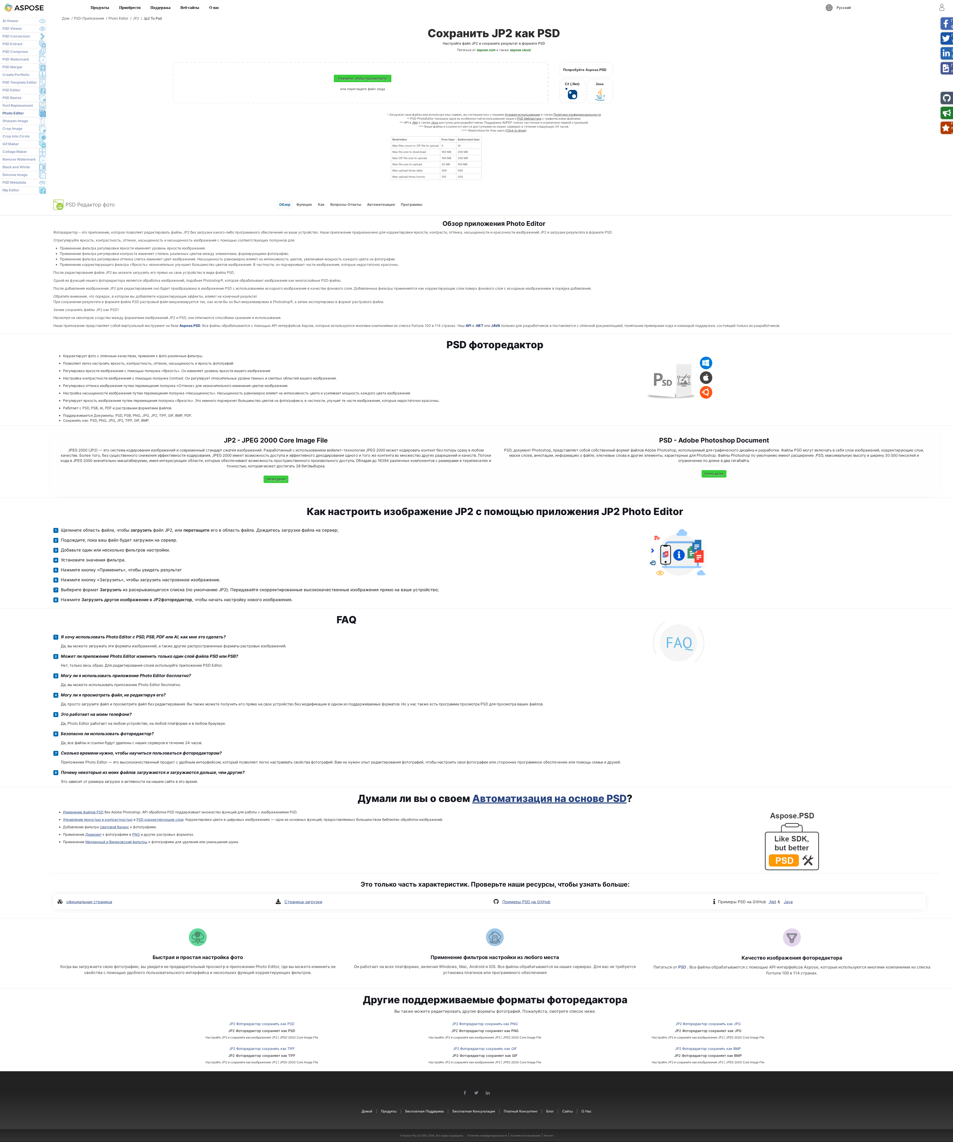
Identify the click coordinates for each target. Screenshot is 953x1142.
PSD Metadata (14, 182)
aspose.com (486, 50)
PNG (136, 834)
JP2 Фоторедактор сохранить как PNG (485, 1024)
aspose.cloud (520, 50)
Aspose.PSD (189, 325)
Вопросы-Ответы (345, 204)
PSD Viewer (12, 28)
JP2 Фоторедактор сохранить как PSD (261, 1024)
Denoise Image (15, 175)
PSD (682, 967)
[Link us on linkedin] (488, 1093)
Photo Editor (13, 113)
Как (321, 204)
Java (434, 122)
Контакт (548, 1135)
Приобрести (129, 7)
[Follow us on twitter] (476, 1093)
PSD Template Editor (19, 82)
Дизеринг (93, 834)
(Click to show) (516, 130)
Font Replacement (17, 105)
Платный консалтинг (521, 1111)
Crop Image (12, 128)
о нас (586, 1111)
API (468, 325)
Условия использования (522, 114)
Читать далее (276, 479)
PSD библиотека (529, 118)
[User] (942, 8)
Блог (550, 1111)
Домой (367, 1111)
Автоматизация (381, 204)
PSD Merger (12, 67)
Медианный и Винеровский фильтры (116, 842)
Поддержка (160, 7)
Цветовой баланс (114, 827)
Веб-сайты (189, 7)
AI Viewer (10, 21)
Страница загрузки (303, 901)
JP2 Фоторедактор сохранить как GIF (485, 1048)
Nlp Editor (10, 190)
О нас (214, 7)
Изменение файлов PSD (83, 812)
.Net (415, 122)
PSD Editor (11, 90)
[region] (436, 158)
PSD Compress (15, 51)
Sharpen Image (15, 121)
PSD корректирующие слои (159, 819)
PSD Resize (11, 98)
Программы (411, 204)
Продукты (100, 7)
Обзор (284, 204)
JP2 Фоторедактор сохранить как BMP (708, 1048)
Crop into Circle (16, 136)
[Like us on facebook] (465, 1093)
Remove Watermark (19, 159)
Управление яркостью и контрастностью (98, 819)
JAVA (495, 325)
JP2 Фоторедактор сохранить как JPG (708, 1024)
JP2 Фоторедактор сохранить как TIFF (262, 1048)
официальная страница (89, 901)
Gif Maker (10, 144)
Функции (304, 204)
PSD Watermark (15, 59)
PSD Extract (12, 44)
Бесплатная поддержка (424, 1111)
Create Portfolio (16, 74)
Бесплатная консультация (473, 1111)
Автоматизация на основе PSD (549, 798)
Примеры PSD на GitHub (526, 901)
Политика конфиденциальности (577, 114)
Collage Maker (14, 151)
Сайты (567, 1111)
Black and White (16, 167)
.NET (479, 325)
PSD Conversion (16, 36)
